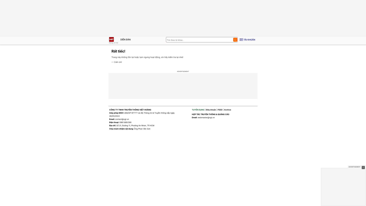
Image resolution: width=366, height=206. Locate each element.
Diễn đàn (125, 39)
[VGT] (111, 39)
